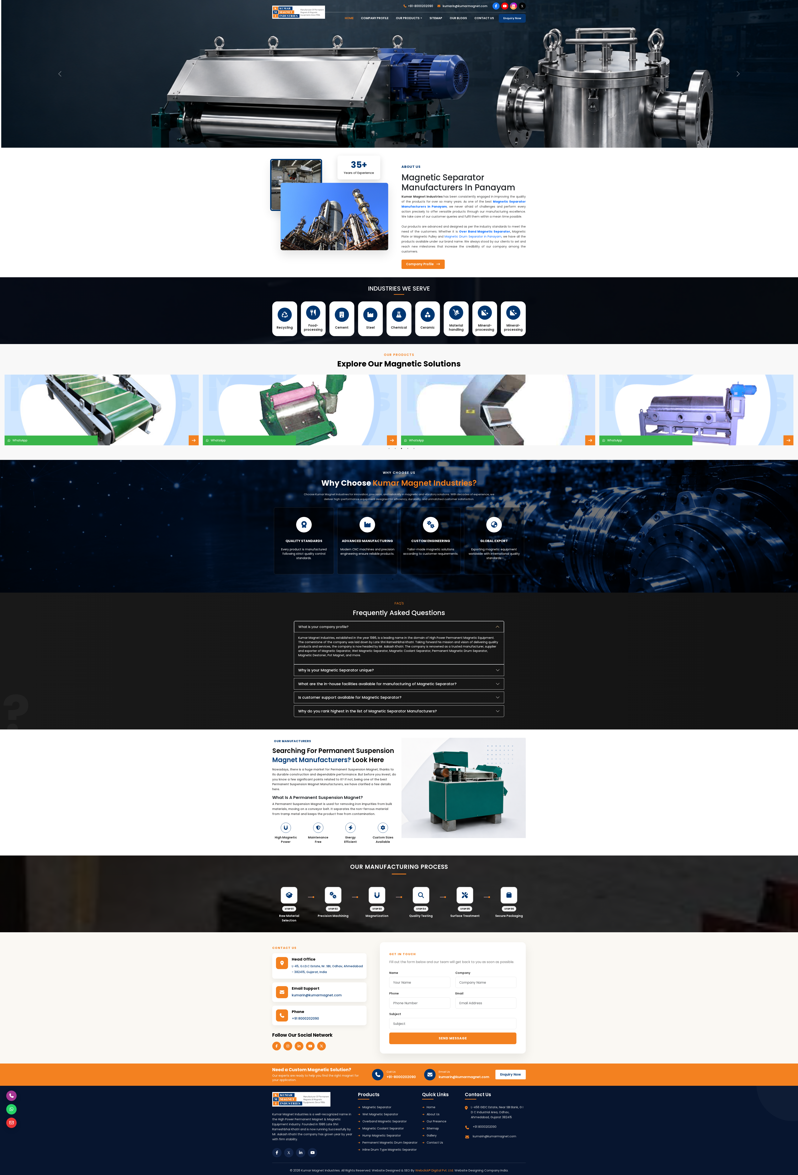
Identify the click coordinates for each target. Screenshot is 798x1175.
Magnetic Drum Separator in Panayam (473, 236)
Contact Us (435, 1142)
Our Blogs (458, 18)
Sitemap (436, 18)
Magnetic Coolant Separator (383, 1128)
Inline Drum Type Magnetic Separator (389, 1150)
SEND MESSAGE (453, 1038)
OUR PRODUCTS (408, 18)
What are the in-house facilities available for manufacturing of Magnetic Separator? (377, 683)
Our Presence (436, 1121)
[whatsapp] (11, 1109)
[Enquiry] (11, 1123)
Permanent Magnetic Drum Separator (389, 1142)
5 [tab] (414, 448)
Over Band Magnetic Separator (484, 231)
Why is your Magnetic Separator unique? (336, 670)
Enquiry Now (512, 18)
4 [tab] (408, 448)
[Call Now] (11, 1096)
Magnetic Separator (376, 1107)
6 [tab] (411, 579)
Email (459, 993)
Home (431, 1107)
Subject (395, 1014)
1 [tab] (389, 448)
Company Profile (374, 18)
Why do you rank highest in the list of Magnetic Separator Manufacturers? (367, 711)
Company (462, 973)
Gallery (432, 1135)
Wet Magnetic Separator (380, 1114)
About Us (433, 1114)
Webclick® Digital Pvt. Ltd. (434, 1170)
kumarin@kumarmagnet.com (464, 6)
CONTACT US (484, 18)
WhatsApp (19, 440)
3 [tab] (401, 448)
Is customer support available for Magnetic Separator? (349, 697)
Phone (394, 993)
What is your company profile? (323, 626)
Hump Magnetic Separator (381, 1135)
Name (393, 973)
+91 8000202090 (305, 1018)
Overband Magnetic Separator (384, 1121)
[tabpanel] (102, 410)
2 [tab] (395, 448)
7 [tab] (418, 579)
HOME (349, 18)
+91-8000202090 (420, 6)
